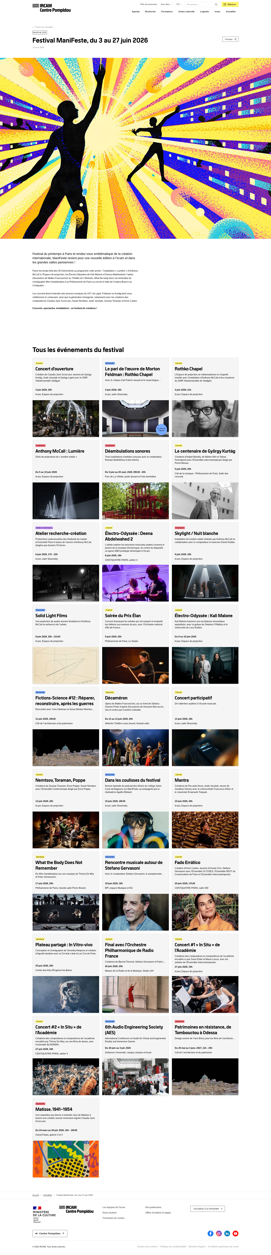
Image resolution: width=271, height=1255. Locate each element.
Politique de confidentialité (173, 1246)
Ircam (217, 11)
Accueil (35, 1195)
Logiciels (204, 11)
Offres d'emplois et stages (158, 1212)
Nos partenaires (153, 1207)
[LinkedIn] (227, 1233)
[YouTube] (235, 1233)
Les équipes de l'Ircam (114, 1207)
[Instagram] (219, 1233)
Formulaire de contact (113, 1218)
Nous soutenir (110, 1212)
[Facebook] (210, 1233)
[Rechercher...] (216, 4)
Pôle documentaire (148, 4)
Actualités (231, 11)
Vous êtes (165, 4)
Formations (167, 11)
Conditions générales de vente (223, 1246)
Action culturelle (186, 11)
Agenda (135, 11)
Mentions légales (197, 1246)
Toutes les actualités (44, 27)
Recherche (150, 11)
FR (178, 4)
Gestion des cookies (147, 1246)
